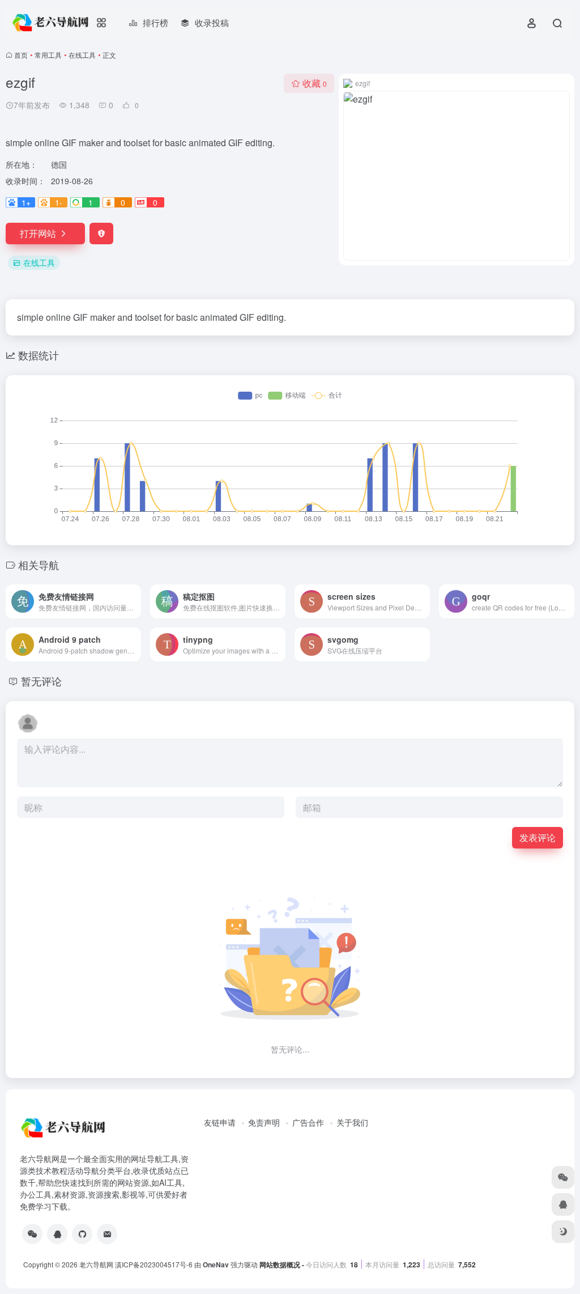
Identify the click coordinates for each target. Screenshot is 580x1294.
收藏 (314, 83)
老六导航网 (96, 1264)
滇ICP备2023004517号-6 (154, 1264)
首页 (21, 55)
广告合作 (308, 1122)
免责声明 (264, 1122)
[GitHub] (82, 1234)
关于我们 (352, 1122)
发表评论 (537, 837)
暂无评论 (41, 680)
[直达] (134, 601)
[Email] (107, 1234)
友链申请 (220, 1122)
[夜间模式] (563, 1231)
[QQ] (57, 1234)
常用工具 (48, 55)
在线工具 (82, 55)
